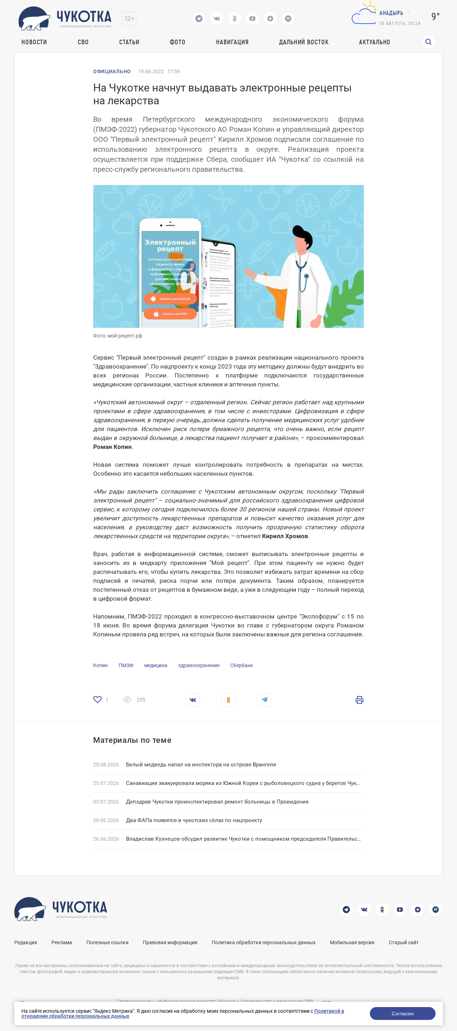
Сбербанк (241, 665)
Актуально (375, 42)
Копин (100, 665)
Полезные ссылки (107, 942)
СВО (83, 42)
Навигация (232, 42)
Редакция (25, 942)
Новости (34, 42)
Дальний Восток (304, 42)
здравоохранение (199, 665)
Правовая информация (170, 942)
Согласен (403, 1013)
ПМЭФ (126, 665)
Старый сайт (404, 942)
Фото (178, 42)
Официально (112, 71)
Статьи (129, 42)
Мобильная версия (352, 942)
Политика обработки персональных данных (264, 942)
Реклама (61, 942)
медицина (155, 665)
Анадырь (391, 12)
